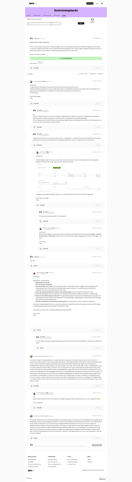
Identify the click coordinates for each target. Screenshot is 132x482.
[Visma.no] (33, 3)
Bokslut (40, 62)
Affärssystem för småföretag (34, 464)
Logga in (97, 3)
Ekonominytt (57, 15)
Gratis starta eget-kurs (53, 461)
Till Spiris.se (89, 461)
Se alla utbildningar (52, 466)
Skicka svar (97, 445)
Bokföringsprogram (32, 459)
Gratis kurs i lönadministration (54, 464)
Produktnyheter (36, 15)
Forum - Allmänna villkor (73, 459)
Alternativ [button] (81, 24)
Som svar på (42, 111)
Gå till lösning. (68, 58)
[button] (102, 38)
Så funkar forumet (72, 464)
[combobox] (43, 23)
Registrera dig (90, 3)
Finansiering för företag (33, 466)
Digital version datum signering (34, 19)
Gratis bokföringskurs (52, 459)
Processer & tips (47, 15)
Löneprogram (31, 461)
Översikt (28, 15)
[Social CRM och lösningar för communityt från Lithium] (102, 478)
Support (89, 459)
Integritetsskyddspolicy (73, 461)
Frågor (64, 15)
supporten (81, 236)
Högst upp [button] (30, 478)
